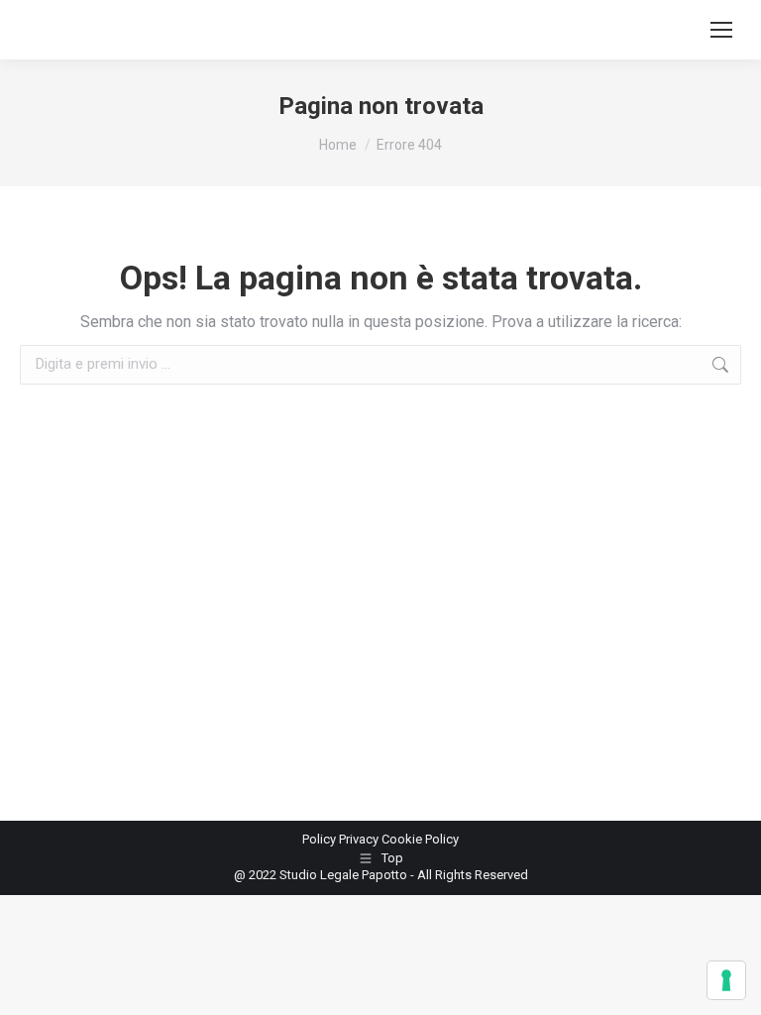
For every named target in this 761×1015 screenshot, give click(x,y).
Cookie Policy (420, 839)
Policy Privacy (341, 839)
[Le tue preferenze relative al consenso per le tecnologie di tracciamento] (726, 980)
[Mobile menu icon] (721, 30)
